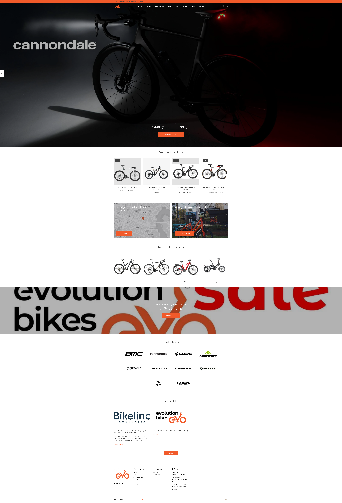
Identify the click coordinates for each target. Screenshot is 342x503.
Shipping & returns (178, 475)
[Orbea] (183, 368)
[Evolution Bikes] (117, 6)
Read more (118, 444)
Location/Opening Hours (180, 479)
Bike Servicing (176, 482)
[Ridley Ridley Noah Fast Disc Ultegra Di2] (214, 171)
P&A (134, 482)
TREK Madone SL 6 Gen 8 (127, 187)
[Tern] (158, 383)
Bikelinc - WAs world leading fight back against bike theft (130, 431)
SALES (135, 484)
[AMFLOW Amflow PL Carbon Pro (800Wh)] (156, 171)
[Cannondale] (158, 354)
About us (175, 472)
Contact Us (176, 477)
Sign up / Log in (223, 1)
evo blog (194, 6)
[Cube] (183, 354)
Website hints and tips (179, 484)
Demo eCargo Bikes (179, 487)
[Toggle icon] (223, 6)
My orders (156, 475)
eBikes (174, 489)
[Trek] (183, 383)
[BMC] (134, 354)
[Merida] (208, 354)
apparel (135, 479)
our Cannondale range (171, 134)
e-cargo (215, 282)
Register (155, 472)
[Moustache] (134, 368)
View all (171, 453)
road (156, 282)
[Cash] (226, 500)
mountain (127, 282)
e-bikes (185, 282)
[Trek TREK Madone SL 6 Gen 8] (127, 171)
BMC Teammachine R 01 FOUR (185, 188)
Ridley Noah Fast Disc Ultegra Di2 (214, 188)
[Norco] (158, 368)
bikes (135, 472)
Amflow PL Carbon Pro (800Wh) (156, 188)
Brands (201, 6)
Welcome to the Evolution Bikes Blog (170, 430)
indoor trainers (138, 477)
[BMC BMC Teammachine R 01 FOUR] (185, 171)
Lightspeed (143, 499)
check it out (171, 315)
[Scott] (208, 368)
